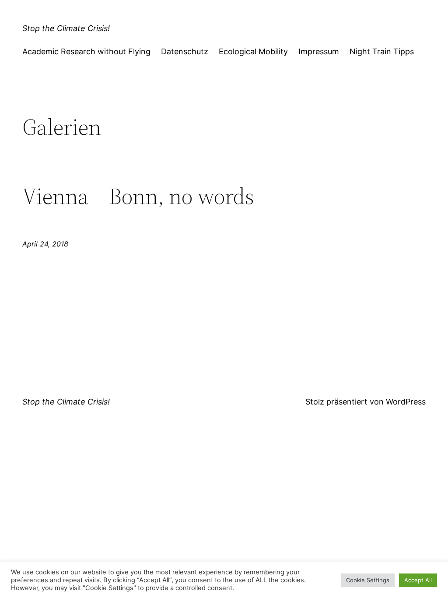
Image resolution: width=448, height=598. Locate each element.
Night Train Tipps (382, 51)
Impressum (318, 51)
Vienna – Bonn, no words (138, 196)
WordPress (406, 401)
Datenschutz (184, 51)
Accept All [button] (418, 580)
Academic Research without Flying (86, 51)
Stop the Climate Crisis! (66, 28)
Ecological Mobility (253, 51)
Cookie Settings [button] (367, 580)
